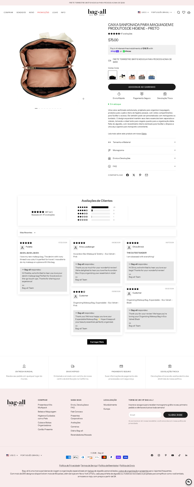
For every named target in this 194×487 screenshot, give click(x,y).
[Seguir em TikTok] (179, 455)
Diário (144, 133)
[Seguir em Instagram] (159, 455)
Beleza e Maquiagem (47, 411)
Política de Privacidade (69, 465)
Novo (31, 12)
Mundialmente (110, 405)
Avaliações (75, 422)
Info (63, 12)
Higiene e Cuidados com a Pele (46, 417)
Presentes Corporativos (77, 417)
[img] (26, 243)
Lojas (55, 12)
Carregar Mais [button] (97, 342)
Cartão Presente (45, 429)
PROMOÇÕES (43, 12)
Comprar (8, 12)
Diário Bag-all (77, 430)
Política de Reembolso (109, 465)
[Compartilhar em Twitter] (133, 175)
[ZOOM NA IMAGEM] (83, 98)
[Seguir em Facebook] (152, 455)
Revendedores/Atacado (81, 435)
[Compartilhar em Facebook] (127, 175)
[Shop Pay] (115, 51)
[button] (114, 33)
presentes (144, 471)
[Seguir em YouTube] (172, 455)
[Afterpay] (127, 51)
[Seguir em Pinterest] (165, 455)
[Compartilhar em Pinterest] (140, 175)
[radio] (112, 75)
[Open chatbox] (189, 482)
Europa (107, 409)
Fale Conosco (77, 411)
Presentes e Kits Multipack (45, 406)
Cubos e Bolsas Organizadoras (44, 424)
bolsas (91, 471)
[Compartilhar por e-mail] (146, 175)
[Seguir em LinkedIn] (186, 455)
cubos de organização (128, 471)
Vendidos (21, 12)
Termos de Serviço (89, 465)
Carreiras (75, 426)
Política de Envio (127, 465)
